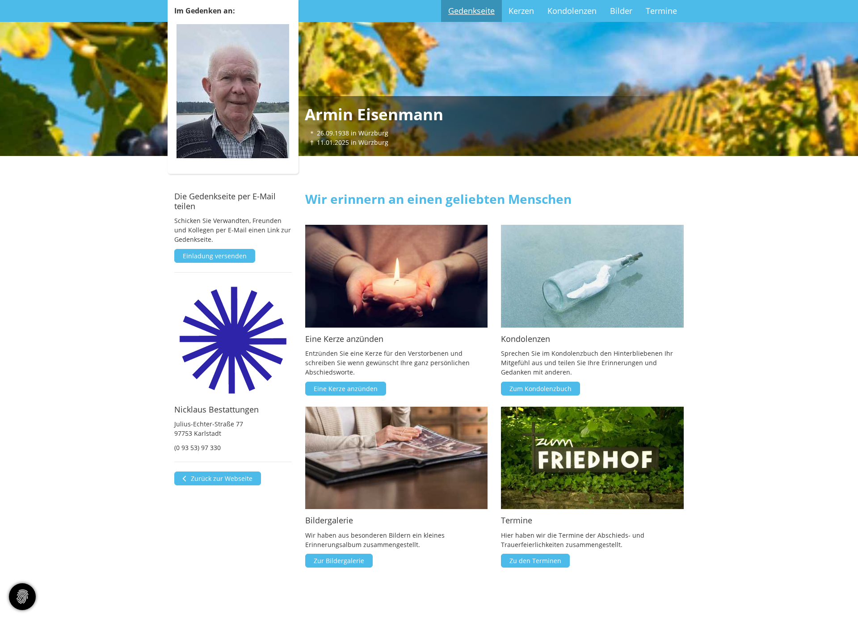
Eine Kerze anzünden (346, 388)
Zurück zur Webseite (220, 478)
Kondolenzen (572, 10)
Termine (661, 10)
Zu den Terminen (535, 560)
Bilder (621, 10)
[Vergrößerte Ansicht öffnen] (233, 340)
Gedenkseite (471, 10)
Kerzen (521, 10)
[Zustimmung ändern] (22, 596)
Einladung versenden (215, 256)
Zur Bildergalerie (339, 560)
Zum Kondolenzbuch (540, 388)
